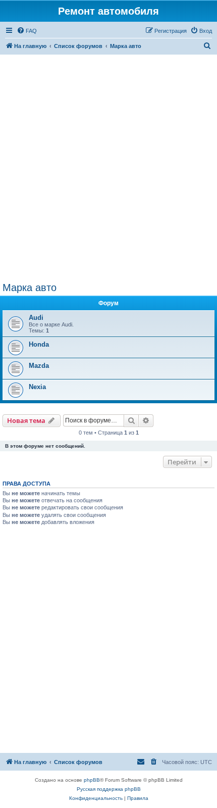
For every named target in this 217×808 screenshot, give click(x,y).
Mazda (39, 365)
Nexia (37, 387)
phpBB (92, 780)
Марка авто (30, 287)
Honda (39, 344)
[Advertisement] (108, 168)
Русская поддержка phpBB (109, 789)
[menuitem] (27, 31)
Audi (36, 317)
